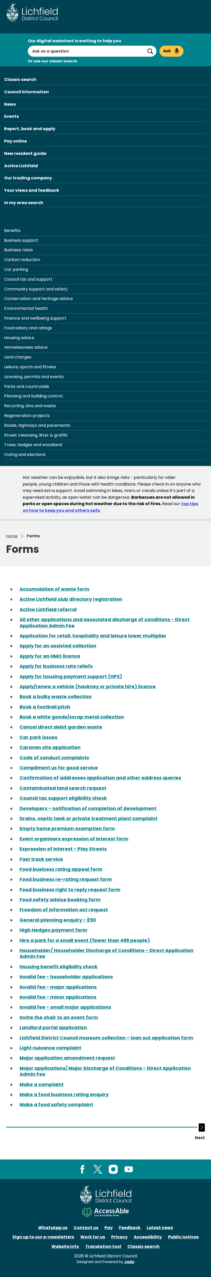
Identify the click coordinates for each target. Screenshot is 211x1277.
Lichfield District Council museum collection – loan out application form (106, 1037)
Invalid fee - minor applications (58, 997)
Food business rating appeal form (61, 869)
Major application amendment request (67, 1058)
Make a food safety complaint (56, 1104)
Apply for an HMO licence (50, 656)
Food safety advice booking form (60, 899)
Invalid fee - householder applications (66, 976)
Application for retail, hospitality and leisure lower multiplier (93, 635)
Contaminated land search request (63, 788)
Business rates (18, 250)
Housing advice (19, 338)
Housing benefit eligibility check (59, 966)
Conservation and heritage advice (38, 299)
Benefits (12, 230)
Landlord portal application (53, 1027)
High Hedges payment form (53, 930)
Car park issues (38, 737)
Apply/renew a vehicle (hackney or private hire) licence (88, 686)
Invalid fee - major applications (58, 987)
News (10, 104)
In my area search (23, 203)
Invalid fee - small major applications (65, 1007)
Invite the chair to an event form (59, 1017)
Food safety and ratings (28, 328)
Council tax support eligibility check (63, 798)
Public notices (183, 1237)
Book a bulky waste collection (56, 696)
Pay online (15, 141)
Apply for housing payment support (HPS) (71, 676)
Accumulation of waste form (54, 589)
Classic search (20, 79)
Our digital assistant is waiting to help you (74, 41)
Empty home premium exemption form (67, 828)
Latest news (160, 1228)
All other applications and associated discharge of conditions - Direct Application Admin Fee (105, 622)
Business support (21, 240)
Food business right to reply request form (70, 889)
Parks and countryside (26, 386)
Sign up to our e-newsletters (43, 1237)
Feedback (129, 1228)
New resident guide (25, 153)
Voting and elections (25, 454)
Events (11, 116)
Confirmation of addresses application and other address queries (100, 777)
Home (12, 536)
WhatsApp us (52, 1228)
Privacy (119, 1237)
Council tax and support (28, 279)
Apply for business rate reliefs (56, 666)
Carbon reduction (22, 260)
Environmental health (26, 308)
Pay (108, 1228)
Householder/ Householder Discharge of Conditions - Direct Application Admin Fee (107, 953)
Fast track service (41, 859)
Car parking (16, 269)
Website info (65, 1246)
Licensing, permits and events (34, 377)
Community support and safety (36, 289)
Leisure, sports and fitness (30, 367)
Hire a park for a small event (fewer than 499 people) (85, 940)
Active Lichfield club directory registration (71, 599)
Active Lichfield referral (48, 609)
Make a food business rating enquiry (64, 1094)
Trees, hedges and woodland (33, 445)
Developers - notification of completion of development (88, 808)
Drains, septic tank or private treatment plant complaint (88, 818)
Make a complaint (42, 1084)
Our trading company (28, 178)
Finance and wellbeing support (35, 318)
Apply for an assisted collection (58, 645)
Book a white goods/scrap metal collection (72, 717)
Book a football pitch (45, 707)
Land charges (17, 357)
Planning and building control (33, 396)
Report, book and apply (29, 129)
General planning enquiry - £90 (58, 920)
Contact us (86, 1228)
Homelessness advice (26, 347)
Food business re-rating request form (66, 879)
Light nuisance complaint (50, 1048)
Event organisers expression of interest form (74, 839)
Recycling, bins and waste (30, 406)
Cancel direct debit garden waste (61, 727)
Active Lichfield (21, 166)
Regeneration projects (27, 416)
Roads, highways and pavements (37, 425)
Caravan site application (50, 747)
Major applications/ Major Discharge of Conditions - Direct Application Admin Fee (105, 1071)
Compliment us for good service (59, 767)
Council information (26, 92)
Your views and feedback (31, 190)
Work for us (92, 1237)
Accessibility (148, 1237)
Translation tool (103, 1246)
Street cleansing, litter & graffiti (35, 435)
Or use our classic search (52, 61)
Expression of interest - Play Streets (63, 849)
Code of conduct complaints (54, 757)
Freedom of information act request (64, 909)
